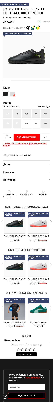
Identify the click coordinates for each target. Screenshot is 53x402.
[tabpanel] (26, 55)
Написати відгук (26, 354)
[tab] (26, 164)
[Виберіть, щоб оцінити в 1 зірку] (18, 349)
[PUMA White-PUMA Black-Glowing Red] (12, 94)
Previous (2, 221)
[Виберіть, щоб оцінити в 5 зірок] (34, 349)
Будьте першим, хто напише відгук (16, 17)
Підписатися (26, 395)
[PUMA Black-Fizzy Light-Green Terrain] (5, 94)
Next (50, 221)
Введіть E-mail (15, 387)
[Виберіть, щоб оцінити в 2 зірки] (22, 349)
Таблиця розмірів (11, 107)
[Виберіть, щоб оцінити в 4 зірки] (30, 349)
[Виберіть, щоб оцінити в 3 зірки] (26, 349)
